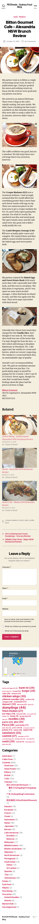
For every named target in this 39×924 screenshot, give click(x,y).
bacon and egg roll (10, 688)
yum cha (6, 744)
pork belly (21, 725)
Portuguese (9, 858)
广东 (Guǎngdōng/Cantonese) (20, 794)
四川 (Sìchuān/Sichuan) (17, 785)
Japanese (9, 826)
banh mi (27, 687)
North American (11, 855)
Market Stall (7, 904)
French (22, 17)
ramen (17, 730)
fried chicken (12, 710)
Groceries (7, 894)
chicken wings (14, 696)
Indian (9, 865)
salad (27, 730)
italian (5, 716)
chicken (16, 694)
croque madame (11, 520)
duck (30, 704)
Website (5, 609)
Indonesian (9, 819)
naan (4, 719)
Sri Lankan (11, 868)
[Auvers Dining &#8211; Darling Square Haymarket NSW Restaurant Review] (19, 425)
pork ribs (6, 728)
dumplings (14, 707)
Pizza (8, 724)
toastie (20, 742)
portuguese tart (29, 728)
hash (26, 520)
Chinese (8, 782)
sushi (8, 741)
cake (6, 693)
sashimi (9, 735)
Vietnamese (10, 878)
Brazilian (10, 835)
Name (5, 588)
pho (19, 721)
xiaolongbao (30, 742)
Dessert (8, 806)
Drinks (5, 881)
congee (7, 702)
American (9, 765)
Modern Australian (13, 849)
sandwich (11, 732)
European (8, 810)
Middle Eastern (11, 845)
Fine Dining (7, 891)
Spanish (8, 871)
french (21, 520)
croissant (20, 702)
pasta (7, 722)
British (7, 775)
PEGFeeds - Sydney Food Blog (19, 5)
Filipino (5, 888)
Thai (6, 874)
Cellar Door (7, 759)
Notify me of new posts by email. (17, 631)
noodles (16, 718)
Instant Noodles (11, 897)
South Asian (9, 862)
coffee (29, 699)
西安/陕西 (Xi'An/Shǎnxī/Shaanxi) (21, 800)
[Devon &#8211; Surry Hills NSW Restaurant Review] (19, 458)
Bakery (7, 772)
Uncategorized (9, 907)
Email (5, 599)
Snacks (7, 900)
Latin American (11, 833)
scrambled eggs (8, 739)
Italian (7, 823)
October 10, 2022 (13, 41)
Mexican (10, 839)
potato (7, 730)
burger (28, 690)
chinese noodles (13, 699)
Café (15, 17)
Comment (6, 567)
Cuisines (6, 762)
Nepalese (8, 852)
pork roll (17, 728)
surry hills (30, 739)
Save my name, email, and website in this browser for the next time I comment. (19, 620)
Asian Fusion (10, 769)
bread (17, 691)
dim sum (22, 704)
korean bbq (25, 716)
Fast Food (6, 884)
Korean (7, 829)
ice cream (31, 714)
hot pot (21, 714)
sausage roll (23, 736)
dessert (9, 704)
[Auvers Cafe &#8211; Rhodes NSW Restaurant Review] (19, 491)
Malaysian (9, 842)
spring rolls (20, 739)
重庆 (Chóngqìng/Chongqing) (22, 788)
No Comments (30, 41)
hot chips (8, 713)
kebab (14, 716)
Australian (7, 756)
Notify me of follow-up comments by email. (20, 626)
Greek (7, 816)
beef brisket (7, 691)
